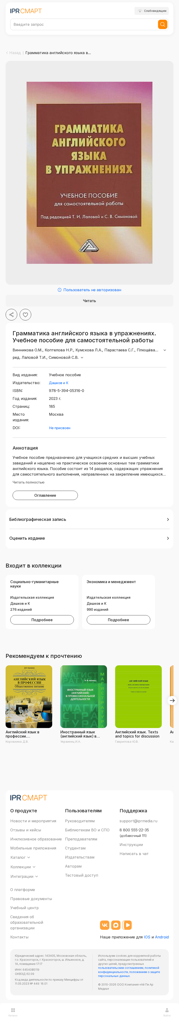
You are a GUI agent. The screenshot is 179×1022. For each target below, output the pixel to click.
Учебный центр (24, 907)
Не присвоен (59, 428)
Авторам (73, 866)
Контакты (19, 937)
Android (162, 937)
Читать (89, 300)
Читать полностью (29, 482)
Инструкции (131, 844)
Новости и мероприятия (33, 821)
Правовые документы (31, 898)
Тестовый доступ (81, 875)
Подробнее (42, 619)
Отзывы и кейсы (25, 830)
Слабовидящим (155, 11)
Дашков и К (58, 383)
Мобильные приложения (33, 848)
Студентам (75, 848)
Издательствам (79, 857)
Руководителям (80, 821)
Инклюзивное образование (36, 839)
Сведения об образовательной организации (26, 922)
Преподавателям (81, 839)
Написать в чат (134, 853)
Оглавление (45, 495)
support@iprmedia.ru (138, 821)
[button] (89, 519)
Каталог (13, 1015)
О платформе (22, 889)
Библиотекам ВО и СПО (87, 830)
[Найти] (162, 24)
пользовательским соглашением (120, 968)
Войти (167, 1015)
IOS (147, 937)
